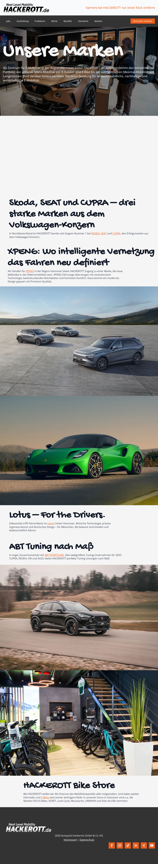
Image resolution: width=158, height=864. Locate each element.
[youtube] (152, 845)
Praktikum (40, 21)
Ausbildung (23, 21)
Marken (98, 21)
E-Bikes (45, 797)
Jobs (8, 21)
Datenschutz (87, 839)
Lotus (51, 523)
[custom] (128, 845)
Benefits (68, 21)
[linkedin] (136, 845)
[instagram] (120, 845)
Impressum (70, 839)
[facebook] (112, 845)
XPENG (30, 271)
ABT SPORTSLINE (54, 555)
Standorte (83, 21)
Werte (54, 21)
